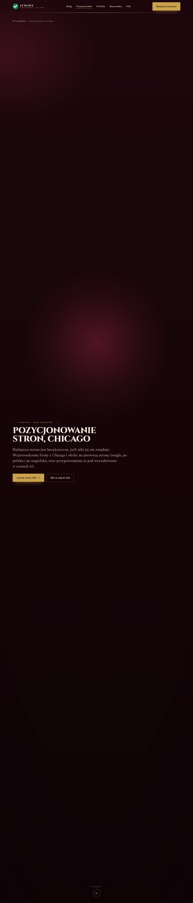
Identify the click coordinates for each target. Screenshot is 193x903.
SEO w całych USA (60, 477)
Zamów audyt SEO (26, 477)
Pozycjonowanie (84, 6)
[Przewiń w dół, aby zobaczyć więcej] (96, 893)
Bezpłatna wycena (166, 6)
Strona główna (19, 21)
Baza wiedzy (116, 6)
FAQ (129, 6)
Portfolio (100, 6)
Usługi (69, 6)
